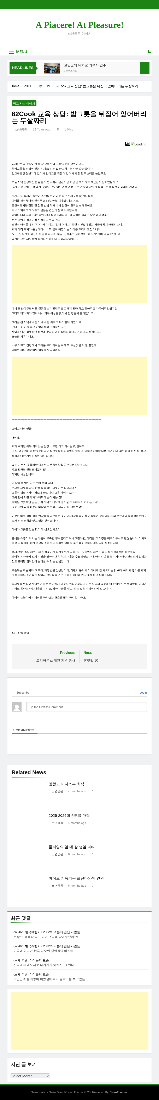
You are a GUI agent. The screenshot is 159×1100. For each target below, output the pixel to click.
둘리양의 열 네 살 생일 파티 (72, 847)
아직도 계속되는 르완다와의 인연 (76, 878)
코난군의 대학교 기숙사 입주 (85, 65)
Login (143, 692)
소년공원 (21, 129)
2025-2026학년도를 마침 (69, 815)
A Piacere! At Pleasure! (80, 25)
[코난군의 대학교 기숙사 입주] (52, 70)
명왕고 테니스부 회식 (66, 784)
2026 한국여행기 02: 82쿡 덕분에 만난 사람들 (49, 932)
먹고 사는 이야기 (24, 103)
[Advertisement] (79, 274)
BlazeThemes (119, 1092)
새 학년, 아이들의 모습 (33, 960)
